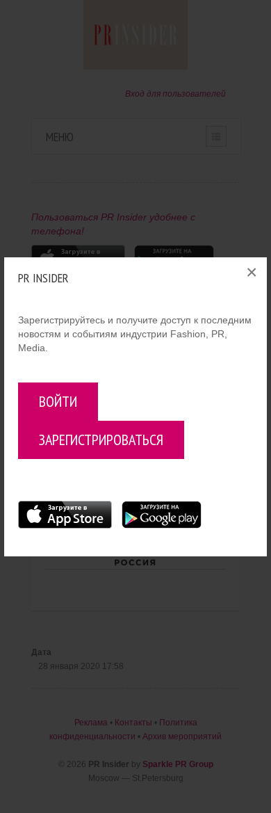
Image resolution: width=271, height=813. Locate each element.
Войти (58, 401)
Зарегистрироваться (101, 439)
